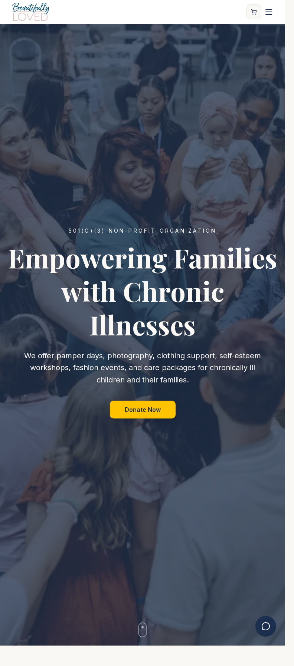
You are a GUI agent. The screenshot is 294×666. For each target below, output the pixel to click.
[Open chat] (265, 626)
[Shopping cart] (253, 11)
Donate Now (143, 409)
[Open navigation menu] (268, 11)
